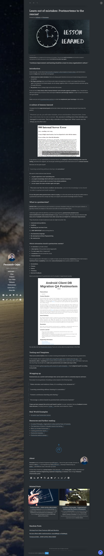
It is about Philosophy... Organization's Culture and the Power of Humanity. (74, 508)
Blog (11, 274)
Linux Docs (11, 287)
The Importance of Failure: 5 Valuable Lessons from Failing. (46, 426)
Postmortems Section (46, 347)
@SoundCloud (55, 464)
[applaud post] (59, 450)
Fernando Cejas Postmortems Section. (41, 415)
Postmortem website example (39, 435)
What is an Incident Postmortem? (39, 428)
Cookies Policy (41, 553)
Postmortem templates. (37, 433)
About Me (12, 290)
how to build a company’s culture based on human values (60, 72)
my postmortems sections (47, 99)
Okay (46, 553)
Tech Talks (11, 279)
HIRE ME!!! (11, 271)
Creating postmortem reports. (39, 431)
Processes (45, 17)
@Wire (36, 464)
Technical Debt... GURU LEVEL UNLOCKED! (43, 507)
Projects (11, 277)
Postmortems (12, 285)
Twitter (51, 406)
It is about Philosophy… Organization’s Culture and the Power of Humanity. (51, 424)
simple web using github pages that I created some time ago (62, 359)
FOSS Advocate (56, 469)
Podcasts (12, 282)
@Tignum (55, 462)
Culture (38, 17)
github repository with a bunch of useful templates (53, 366)
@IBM (31, 466)
